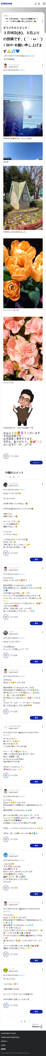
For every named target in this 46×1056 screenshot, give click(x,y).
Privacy (4, 1041)
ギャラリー (21, 70)
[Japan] (6, 3)
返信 (36, 559)
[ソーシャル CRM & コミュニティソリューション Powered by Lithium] (37, 1026)
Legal (3, 1045)
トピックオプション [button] (39, 21)
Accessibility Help (8, 1033)
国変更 (3, 1049)
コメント (36, 463)
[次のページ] (17, 477)
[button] (39, 65)
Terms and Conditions (10, 1037)
